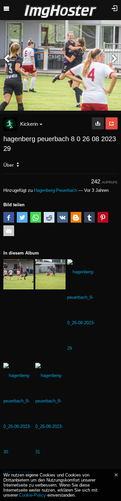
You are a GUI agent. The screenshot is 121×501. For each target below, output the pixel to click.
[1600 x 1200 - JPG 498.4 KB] (98, 123)
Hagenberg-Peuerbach (55, 190)
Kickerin (29, 124)
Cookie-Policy (32, 495)
